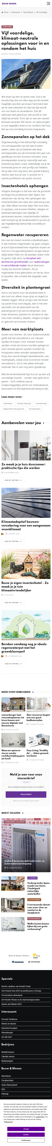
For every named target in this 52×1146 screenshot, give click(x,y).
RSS (3, 1089)
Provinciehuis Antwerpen (11, 995)
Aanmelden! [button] (26, 794)
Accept (26, 1129)
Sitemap (4, 1094)
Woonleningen (34, 919)
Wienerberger (7, 1032)
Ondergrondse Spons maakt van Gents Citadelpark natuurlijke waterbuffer (38, 888)
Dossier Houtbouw (9, 1019)
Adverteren (6, 1076)
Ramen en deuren (8, 1024)
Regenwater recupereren (13, 409)
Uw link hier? (6, 1037)
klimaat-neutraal (24, 403)
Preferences (26, 1140)
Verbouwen (15, 12)
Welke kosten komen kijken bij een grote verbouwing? (38, 926)
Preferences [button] (8, 1122)
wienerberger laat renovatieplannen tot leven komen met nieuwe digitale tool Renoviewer (12, 720)
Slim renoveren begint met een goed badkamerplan (38, 718)
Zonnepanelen (35, 409)
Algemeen (32, 878)
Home (5, 12)
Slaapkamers (34, 900)
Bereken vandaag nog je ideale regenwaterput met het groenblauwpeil (24, 648)
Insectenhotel (41, 403)
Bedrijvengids (7, 1061)
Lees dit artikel (12, 480)
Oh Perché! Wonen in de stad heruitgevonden (20, 1000)
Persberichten (7, 1080)
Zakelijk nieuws (8, 1056)
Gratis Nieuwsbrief (9, 1085)
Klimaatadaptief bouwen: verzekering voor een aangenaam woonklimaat (25, 525)
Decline (26, 1135)
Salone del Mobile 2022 (11, 1004)
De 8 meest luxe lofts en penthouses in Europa (21, 991)
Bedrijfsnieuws (7, 1052)
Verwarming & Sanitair (15, 822)
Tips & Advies (28, 12)
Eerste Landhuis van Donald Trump (16, 986)
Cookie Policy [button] (40, 1117)
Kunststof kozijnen (9, 1028)
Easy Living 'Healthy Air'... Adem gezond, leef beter (38, 753)
